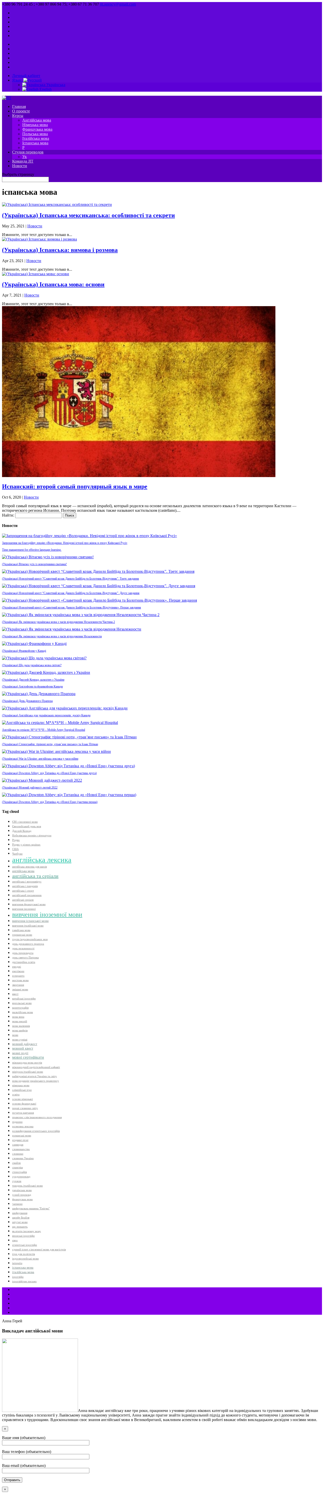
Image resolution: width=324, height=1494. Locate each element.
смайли (16, 1163)
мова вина (18, 1016)
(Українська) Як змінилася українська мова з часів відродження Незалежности (52, 636)
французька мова (22, 1199)
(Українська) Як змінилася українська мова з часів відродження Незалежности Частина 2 (58, 622)
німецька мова (20, 1085)
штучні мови (20, 1222)
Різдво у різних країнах (26, 844)
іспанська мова (22, 1267)
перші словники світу (25, 1108)
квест (15, 994)
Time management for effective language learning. (32, 550)
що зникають (20, 1226)
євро (15, 1240)
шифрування (19, 1213)
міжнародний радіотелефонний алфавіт (36, 1067)
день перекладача (22, 953)
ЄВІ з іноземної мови (25, 821)
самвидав (17, 1144)
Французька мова (37, 129)
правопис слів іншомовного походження (37, 1117)
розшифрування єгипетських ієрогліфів (36, 1131)
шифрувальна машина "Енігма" (31, 1208)
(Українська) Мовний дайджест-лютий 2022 (29, 787)
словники (17, 1153)
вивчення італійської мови (28, 925)
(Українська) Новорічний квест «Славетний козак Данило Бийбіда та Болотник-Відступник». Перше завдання (71, 607)
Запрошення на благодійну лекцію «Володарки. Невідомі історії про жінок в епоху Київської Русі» (64, 543)
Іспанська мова (35, 143)
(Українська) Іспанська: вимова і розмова (60, 250)
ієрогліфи (18, 1276)
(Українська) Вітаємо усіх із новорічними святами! (34, 564)
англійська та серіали (35, 876)
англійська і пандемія (25, 886)
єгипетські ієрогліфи (24, 1245)
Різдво (16, 840)
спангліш (17, 1167)
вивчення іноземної (24, 909)
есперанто (18, 975)
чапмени (17, 1204)
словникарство (21, 1149)
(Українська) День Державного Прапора (27, 701)
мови (15, 1035)
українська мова (22, 1190)
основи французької (24, 1103)
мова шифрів (20, 1030)
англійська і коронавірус (27, 881)
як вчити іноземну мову (26, 1231)
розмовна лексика (22, 1126)
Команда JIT (22, 161)
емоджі (16, 966)
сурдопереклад (21, 1176)
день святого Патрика (25, 957)
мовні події (20, 1053)
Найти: (8, 515)
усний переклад (21, 1194)
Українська (55, 85)
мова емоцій (19, 1021)
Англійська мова (36, 120)
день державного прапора (28, 943)
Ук (24, 156)
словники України (23, 1158)
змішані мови (20, 989)
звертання (18, 985)
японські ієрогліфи (23, 1235)
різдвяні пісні (20, 1140)
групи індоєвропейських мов (30, 939)
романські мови (21, 1135)
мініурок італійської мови (27, 1071)
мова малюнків (21, 1026)
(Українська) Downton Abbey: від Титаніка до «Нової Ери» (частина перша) (49, 802)
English (45, 89)
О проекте (21, 111)
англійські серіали (23, 899)
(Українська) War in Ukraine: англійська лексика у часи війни (40, 758)
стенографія (19, 1172)
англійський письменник (27, 895)
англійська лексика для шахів (29, 866)
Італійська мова (35, 138)
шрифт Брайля (20, 1217)
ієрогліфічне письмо (24, 1281)
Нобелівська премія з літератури (31, 835)
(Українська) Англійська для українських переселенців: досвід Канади (46, 715)
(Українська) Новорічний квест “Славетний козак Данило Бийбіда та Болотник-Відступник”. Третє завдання (70, 578)
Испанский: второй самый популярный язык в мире (74, 486)
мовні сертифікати (28, 1057)
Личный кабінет (26, 75)
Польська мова (35, 134)
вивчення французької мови (29, 904)
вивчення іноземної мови (47, 914)
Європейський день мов (26, 826)
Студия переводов (28, 152)
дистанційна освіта (23, 962)
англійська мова (23, 871)
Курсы (17, 115)
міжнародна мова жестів (27, 1062)
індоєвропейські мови (25, 1258)
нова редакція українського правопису (35, 1080)
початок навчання (23, 1112)
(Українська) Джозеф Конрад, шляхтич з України (33, 679)
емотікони (18, 971)
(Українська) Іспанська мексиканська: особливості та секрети (88, 215)
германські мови (22, 934)
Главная (19, 106)
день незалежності (23, 948)
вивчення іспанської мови (30, 921)
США (15, 849)
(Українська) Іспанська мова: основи (53, 284)
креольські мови (22, 1003)
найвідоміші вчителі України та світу (34, 1076)
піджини (17, 1121)
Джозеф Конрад (21, 831)
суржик (16, 1181)
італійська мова (23, 1272)
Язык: (17, 80)
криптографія (20, 1007)
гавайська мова (21, 930)
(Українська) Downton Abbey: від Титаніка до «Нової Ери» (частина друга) (49, 773)
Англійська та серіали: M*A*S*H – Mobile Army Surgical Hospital (43, 730)
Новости (19, 166)
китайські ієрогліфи (24, 998)
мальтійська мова (22, 1012)
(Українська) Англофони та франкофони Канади (32, 686)
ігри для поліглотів (23, 1254)
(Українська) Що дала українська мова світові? (32, 665)
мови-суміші (19, 1039)
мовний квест (22, 1048)
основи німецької (22, 1099)
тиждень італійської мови (27, 1185)
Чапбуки (17, 853)
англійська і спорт (23, 890)
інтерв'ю (17, 1263)
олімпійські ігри (22, 1090)
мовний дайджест (24, 1044)
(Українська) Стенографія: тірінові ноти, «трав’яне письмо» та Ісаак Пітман (50, 744)
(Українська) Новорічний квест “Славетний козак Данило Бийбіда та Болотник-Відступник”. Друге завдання (70, 593)
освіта (15, 1094)
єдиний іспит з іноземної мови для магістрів (39, 1249)
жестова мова (20, 980)
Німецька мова (35, 125)
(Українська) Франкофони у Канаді (24, 651)
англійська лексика (41, 860)
